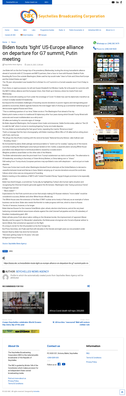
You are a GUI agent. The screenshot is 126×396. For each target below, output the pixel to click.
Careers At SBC (10, 35)
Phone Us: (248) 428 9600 (106, 49)
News (16, 30)
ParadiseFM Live (12, 2)
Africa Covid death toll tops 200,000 (67, 310)
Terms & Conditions (15, 384)
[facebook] (121, 2)
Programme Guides (47, 30)
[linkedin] (117, 2)
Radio (61, 30)
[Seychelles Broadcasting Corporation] (63, 23)
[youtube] (113, 2)
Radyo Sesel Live (31, 2)
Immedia (36, 391)
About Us (109, 30)
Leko (33, 30)
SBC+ (46, 2)
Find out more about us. (17, 378)
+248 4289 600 (53, 358)
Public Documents (75, 30)
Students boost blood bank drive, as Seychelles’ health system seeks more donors (23, 308)
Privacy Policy (13, 381)
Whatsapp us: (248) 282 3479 (107, 44)
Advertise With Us (94, 30)
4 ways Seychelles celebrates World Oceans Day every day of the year (21, 323)
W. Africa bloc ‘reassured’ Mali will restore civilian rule (71, 323)
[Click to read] (69, 303)
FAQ (87, 353)
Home (7, 30)
